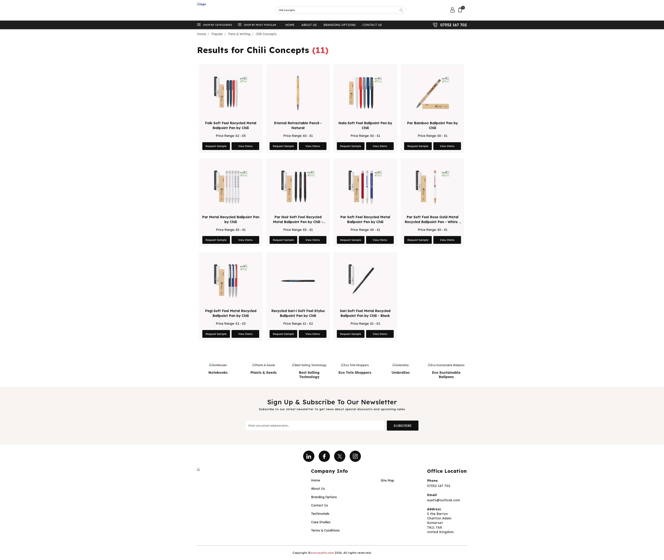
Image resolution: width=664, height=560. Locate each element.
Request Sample (216, 146)
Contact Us (372, 25)
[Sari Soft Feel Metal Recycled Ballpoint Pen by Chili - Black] (365, 281)
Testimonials (320, 513)
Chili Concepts (266, 34)
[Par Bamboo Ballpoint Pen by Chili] (432, 93)
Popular (217, 34)
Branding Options (340, 25)
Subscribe (403, 425)
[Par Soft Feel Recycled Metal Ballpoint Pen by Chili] (365, 187)
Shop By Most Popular (260, 24)
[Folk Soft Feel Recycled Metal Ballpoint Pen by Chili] (230, 93)
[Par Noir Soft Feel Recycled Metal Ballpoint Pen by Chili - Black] (298, 187)
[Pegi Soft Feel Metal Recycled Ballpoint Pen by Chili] (230, 281)
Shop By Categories (217, 24)
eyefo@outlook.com (443, 500)
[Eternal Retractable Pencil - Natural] (298, 93)
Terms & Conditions (325, 530)
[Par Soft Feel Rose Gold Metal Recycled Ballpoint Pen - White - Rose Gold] (432, 187)
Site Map (387, 480)
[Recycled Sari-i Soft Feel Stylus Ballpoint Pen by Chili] (298, 281)
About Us (309, 25)
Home (289, 25)
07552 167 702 (453, 24)
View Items (245, 146)
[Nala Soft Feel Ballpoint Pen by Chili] (365, 93)
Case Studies (320, 522)
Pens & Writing (239, 34)
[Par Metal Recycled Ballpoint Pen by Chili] (230, 187)
